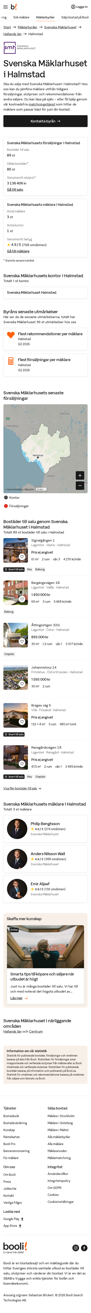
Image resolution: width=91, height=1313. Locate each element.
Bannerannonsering (16, 1151)
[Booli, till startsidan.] (14, 7)
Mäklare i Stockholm (61, 1116)
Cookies (53, 1195)
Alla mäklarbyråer (59, 1137)
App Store (10, 1226)
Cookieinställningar (61, 1202)
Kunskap (9, 1130)
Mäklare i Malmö (58, 1130)
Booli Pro (9, 1144)
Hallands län (12, 34)
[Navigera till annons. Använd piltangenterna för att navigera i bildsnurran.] (15, 550)
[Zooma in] (80, 475)
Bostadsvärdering (15, 1123)
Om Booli (9, 1175)
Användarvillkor (58, 1174)
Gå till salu (15, 189)
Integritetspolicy (59, 1181)
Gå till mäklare (18, 251)
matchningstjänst (42, 104)
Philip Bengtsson (45, 823)
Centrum (36, 1031)
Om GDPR (54, 1188)
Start (7, 27)
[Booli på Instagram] (75, 1248)
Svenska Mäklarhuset (60, 27)
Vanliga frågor (12, 1203)
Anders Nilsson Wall (48, 853)
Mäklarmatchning (59, 1158)
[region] (45, 448)
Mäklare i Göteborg (60, 1123)
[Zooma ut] (80, 485)
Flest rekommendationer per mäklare (50, 333)
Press (7, 1182)
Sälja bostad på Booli (75, 17)
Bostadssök (11, 1116)
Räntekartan (11, 1137)
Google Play (11, 1219)
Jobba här (10, 1189)
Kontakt (8, 1196)
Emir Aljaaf (40, 883)
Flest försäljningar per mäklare (44, 359)
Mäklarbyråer (45, 17)
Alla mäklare (55, 1144)
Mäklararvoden (57, 1151)
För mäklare (11, 1158)
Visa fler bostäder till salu (20, 788)
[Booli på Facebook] (84, 1248)
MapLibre (29, 489)
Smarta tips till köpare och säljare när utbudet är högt (42, 977)
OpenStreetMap (15, 489)
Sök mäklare (21, 17)
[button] (38, 457)
